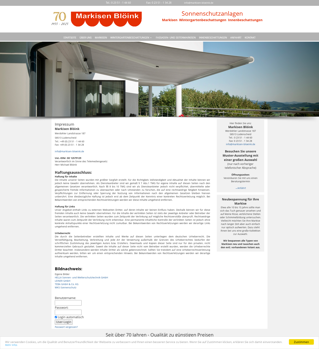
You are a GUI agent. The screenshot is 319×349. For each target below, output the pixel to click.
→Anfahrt (240, 188)
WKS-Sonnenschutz (65, 287)
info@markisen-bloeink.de (69, 151)
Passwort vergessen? (66, 327)
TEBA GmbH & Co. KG (66, 284)
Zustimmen (301, 342)
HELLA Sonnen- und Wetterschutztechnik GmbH (81, 277)
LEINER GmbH (62, 280)
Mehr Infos (11, 345)
